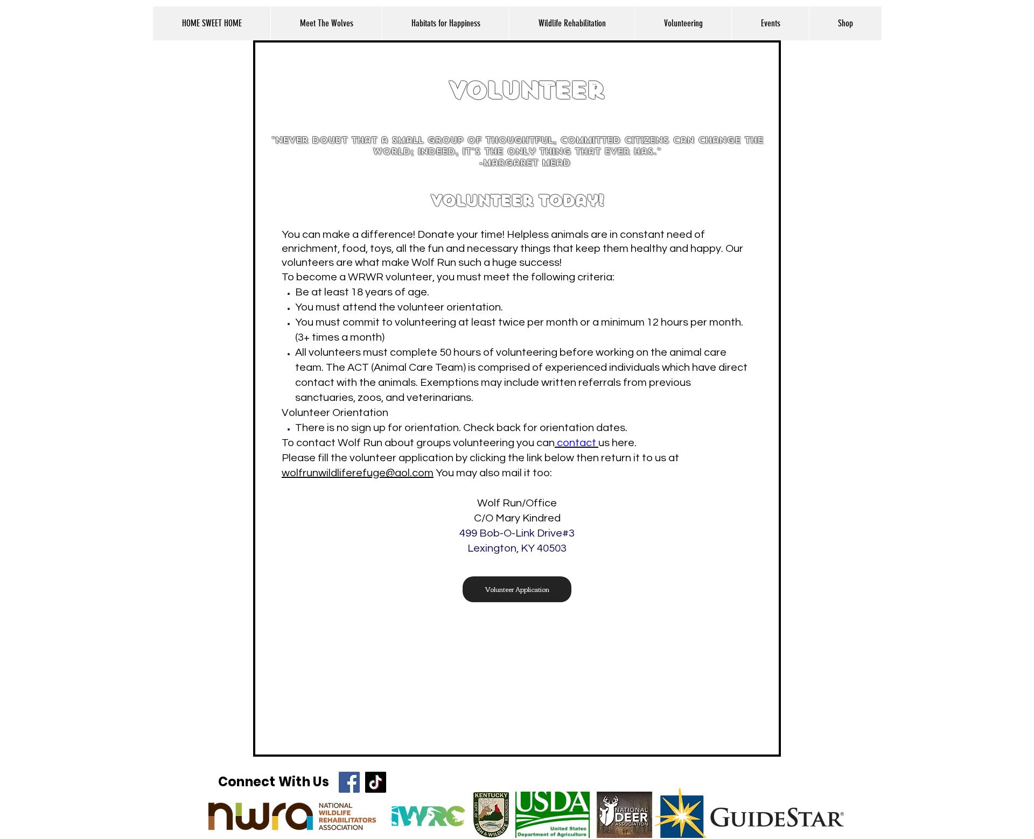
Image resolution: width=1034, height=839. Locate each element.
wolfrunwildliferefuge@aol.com (358, 473)
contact (576, 443)
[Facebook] (349, 782)
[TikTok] (375, 782)
